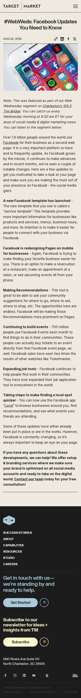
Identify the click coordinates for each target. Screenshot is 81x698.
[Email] (56, 39)
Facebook (10, 143)
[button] (75, 6)
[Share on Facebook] (68, 39)
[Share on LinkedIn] (62, 39)
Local (9, 406)
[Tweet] (75, 39)
